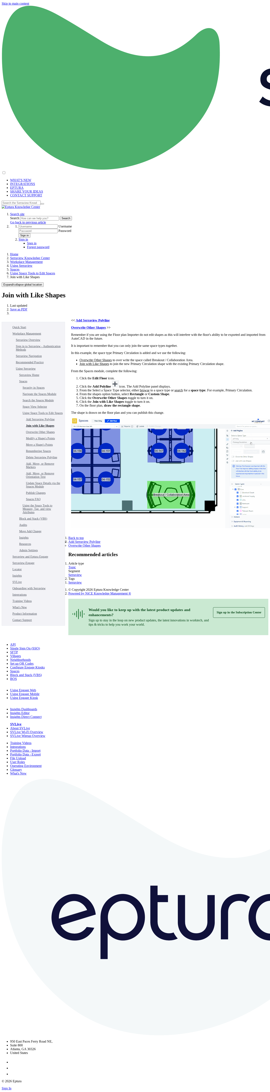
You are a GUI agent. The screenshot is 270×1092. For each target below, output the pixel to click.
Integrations (19, 594)
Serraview (75, 575)
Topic (72, 567)
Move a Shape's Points (39, 444)
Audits (23, 525)
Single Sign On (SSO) (25, 648)
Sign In (6, 1088)
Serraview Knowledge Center (30, 258)
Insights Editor (20, 713)
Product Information (24, 613)
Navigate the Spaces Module (39, 394)
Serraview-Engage (23, 563)
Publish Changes (36, 492)
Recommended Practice (30, 362)
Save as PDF (18, 309)
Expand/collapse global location (22, 284)
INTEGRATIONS (22, 184)
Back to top (76, 538)
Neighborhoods (20, 660)
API (13, 644)
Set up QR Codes (22, 663)
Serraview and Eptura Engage (30, 556)
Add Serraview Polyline (40, 419)
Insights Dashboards (23, 709)
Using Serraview (21, 265)
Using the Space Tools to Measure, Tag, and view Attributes (37, 509)
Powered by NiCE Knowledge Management (99, 593)
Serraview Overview (28, 340)
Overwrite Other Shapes (40, 432)
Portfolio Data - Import (25, 750)
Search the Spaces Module (38, 400)
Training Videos (22, 601)
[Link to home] (21, 207)
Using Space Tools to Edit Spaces (32, 273)
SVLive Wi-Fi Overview (26, 732)
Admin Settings (28, 550)
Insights (23, 537)
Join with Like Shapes (40, 425)
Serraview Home (29, 375)
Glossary (16, 769)
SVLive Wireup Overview (27, 736)
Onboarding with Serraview (29, 588)
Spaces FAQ (33, 499)
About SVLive (20, 728)
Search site (17, 214)
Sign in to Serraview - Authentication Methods (38, 348)
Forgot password (38, 247)
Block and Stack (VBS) (33, 518)
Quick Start (19, 327)
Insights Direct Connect (26, 717)
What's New (19, 607)
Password (64, 231)
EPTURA (17, 187)
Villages (15, 656)
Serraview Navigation (29, 356)
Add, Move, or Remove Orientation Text (40, 475)
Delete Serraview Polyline (41, 457)
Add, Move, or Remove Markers (40, 465)
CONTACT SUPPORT (26, 195)
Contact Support (22, 620)
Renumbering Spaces (38, 451)
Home (14, 254)
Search (15, 218)
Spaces (14, 269)
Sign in (24, 235)
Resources (25, 544)
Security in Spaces (34, 387)
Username (65, 226)
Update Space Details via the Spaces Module (43, 485)
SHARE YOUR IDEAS (26, 191)
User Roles (17, 762)
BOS (13, 679)
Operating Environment (26, 766)
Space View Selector (35, 406)
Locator (17, 569)
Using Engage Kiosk (24, 698)
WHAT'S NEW (20, 180)
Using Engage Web (23, 690)
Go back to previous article (28, 222)
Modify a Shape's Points (40, 438)
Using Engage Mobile (24, 694)
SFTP (14, 652)
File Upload (18, 758)
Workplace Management (26, 262)
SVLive (17, 582)
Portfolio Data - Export (25, 754)
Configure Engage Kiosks (27, 667)
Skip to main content (15, 3)
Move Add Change (30, 531)
